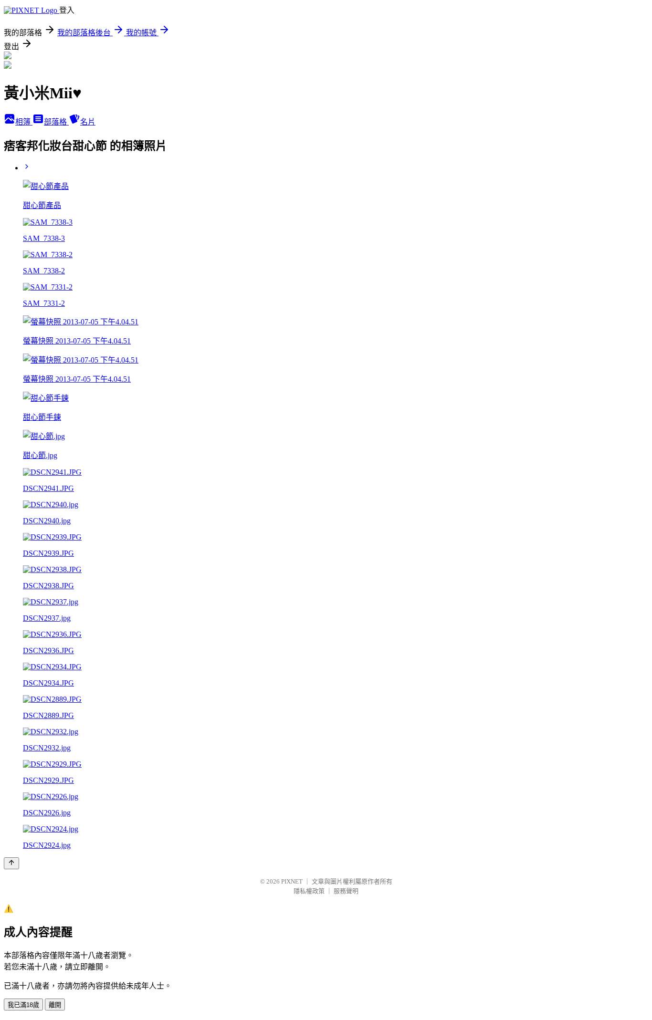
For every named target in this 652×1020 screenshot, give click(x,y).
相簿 (23, 122)
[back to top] (11, 863)
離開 (55, 1005)
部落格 (56, 122)
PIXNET (292, 881)
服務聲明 (346, 891)
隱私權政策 (309, 891)
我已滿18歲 (23, 1005)
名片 (87, 122)
